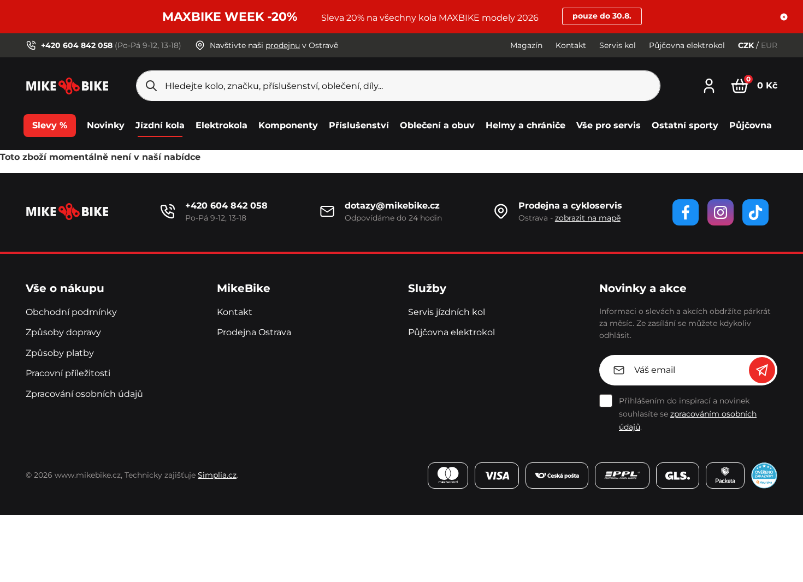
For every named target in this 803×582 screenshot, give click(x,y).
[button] (783, 16)
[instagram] (720, 212)
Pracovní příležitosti (68, 373)
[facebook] (685, 212)
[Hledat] (151, 85)
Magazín (526, 45)
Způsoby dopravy (63, 332)
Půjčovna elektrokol (687, 45)
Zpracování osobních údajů (84, 394)
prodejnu (282, 45)
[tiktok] (755, 212)
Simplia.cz (217, 475)
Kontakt (571, 45)
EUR (769, 45)
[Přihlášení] (709, 84)
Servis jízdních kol (446, 312)
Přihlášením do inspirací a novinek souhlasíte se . (688, 414)
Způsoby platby (60, 353)
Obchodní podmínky (71, 312)
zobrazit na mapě (588, 218)
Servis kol (617, 45)
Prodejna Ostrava (254, 332)
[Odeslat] (762, 370)
